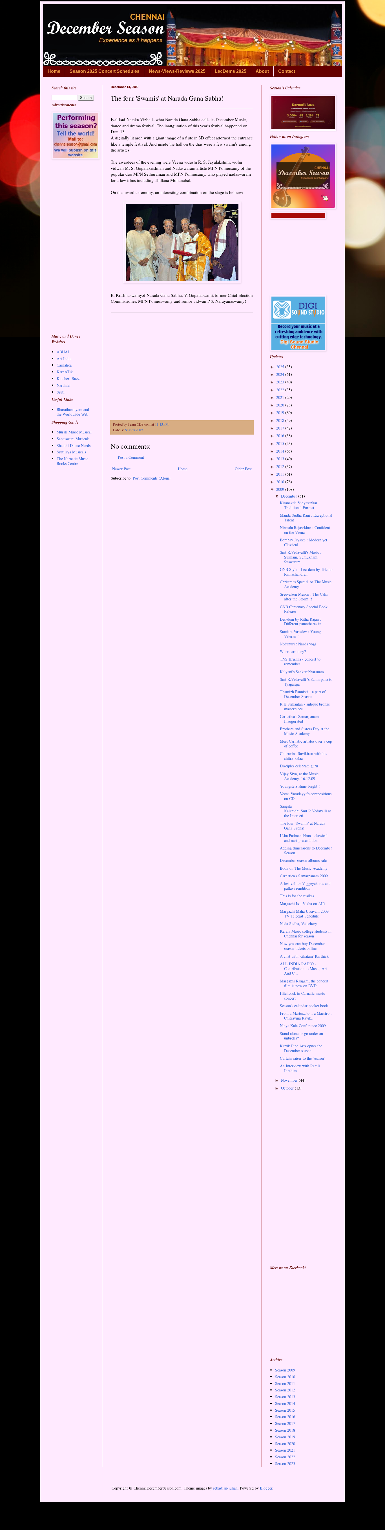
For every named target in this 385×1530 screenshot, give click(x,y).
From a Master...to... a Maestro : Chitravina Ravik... (306, 1016)
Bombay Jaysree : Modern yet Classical (303, 542)
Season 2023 (285, 1463)
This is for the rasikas (297, 895)
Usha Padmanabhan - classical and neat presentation (304, 838)
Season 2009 (134, 430)
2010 (280, 481)
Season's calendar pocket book (304, 1005)
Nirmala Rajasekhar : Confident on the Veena (305, 530)
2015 (280, 443)
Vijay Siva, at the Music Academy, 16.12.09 (299, 776)
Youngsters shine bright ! (300, 786)
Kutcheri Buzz (68, 378)
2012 (280, 466)
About (262, 71)
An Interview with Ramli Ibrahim (300, 1068)
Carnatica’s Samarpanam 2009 (304, 875)
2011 (280, 474)
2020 (280, 405)
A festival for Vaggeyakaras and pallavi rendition (305, 886)
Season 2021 (285, 1450)
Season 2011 (285, 1383)
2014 (280, 451)
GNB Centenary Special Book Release (304, 609)
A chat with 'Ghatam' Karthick (304, 956)
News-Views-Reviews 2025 (177, 71)
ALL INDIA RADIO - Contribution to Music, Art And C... (303, 968)
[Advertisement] (182, 365)
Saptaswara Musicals (73, 438)
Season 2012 (285, 1390)
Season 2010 (285, 1376)
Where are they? (293, 651)
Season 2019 (285, 1436)
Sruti (61, 392)
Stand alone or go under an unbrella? (301, 1036)
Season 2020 (285, 1443)
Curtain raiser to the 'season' (302, 1058)
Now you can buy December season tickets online (302, 946)
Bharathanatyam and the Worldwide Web (73, 412)
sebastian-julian (225, 1488)
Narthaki (63, 385)
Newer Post (121, 468)
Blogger (266, 1488)
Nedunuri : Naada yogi (298, 644)
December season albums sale (303, 860)
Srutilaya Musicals (71, 452)
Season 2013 (285, 1396)
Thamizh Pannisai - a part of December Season (303, 694)
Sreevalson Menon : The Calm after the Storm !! (304, 596)
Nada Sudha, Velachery (298, 923)
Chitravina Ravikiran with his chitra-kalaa (303, 756)
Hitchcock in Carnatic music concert (302, 996)
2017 (280, 428)
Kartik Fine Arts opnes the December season (301, 1048)
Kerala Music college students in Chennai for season (305, 933)
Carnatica (64, 365)
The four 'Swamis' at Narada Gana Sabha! (302, 826)
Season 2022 (285, 1456)
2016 (280, 435)
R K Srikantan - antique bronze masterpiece (305, 706)
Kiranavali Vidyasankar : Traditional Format (300, 505)
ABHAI (63, 351)
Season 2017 (285, 1423)
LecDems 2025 (230, 71)
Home (54, 71)
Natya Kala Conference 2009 (303, 1025)
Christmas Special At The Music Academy (305, 584)
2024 (280, 374)
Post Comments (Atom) (152, 478)
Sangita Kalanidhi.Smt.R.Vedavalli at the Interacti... (305, 810)
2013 (280, 458)
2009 (280, 489)
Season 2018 (285, 1430)
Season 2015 (285, 1410)
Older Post (243, 468)
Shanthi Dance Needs (73, 445)
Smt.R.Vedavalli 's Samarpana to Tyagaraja (306, 682)
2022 (280, 389)
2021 (280, 397)
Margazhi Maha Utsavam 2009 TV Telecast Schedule (304, 913)
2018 (280, 420)
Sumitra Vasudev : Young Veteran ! (300, 634)
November (290, 1080)
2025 (280, 366)
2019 (280, 412)
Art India (64, 358)
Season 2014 (285, 1403)
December (289, 496)
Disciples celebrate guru (299, 766)
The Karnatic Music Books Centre (72, 461)
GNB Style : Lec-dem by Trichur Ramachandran (306, 572)
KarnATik (65, 371)
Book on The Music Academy (304, 868)
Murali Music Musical (74, 432)
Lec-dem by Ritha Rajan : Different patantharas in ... (303, 621)
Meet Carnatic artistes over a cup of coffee (306, 743)
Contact (286, 71)
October (288, 1088)
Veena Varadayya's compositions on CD (305, 796)
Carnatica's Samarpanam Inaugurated (299, 719)
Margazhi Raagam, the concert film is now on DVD (304, 983)
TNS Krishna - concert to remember (300, 661)
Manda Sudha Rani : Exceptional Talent (306, 517)
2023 (280, 382)
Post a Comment (131, 457)
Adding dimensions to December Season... (306, 850)
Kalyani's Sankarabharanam (302, 671)
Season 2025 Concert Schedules (105, 71)
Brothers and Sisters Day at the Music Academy (304, 731)
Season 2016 (285, 1416)
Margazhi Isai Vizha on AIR (302, 903)
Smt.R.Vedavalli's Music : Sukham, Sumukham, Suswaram (300, 557)
